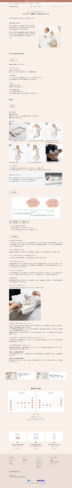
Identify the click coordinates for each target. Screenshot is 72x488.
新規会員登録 (25, 459)
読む (36, 6)
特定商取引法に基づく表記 (55, 461)
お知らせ (10, 461)
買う (31, 6)
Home (28, 11)
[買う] (17, 436)
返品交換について (18, 3)
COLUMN (36, 448)
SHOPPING (17, 448)
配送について (11, 3)
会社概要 (10, 463)
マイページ (25, 463)
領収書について (32, 3)
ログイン (24, 461)
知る (40, 6)
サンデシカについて (12, 459)
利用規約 (51, 459)
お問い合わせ (38, 3)
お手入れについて (25, 3)
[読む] (36, 436)
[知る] (54, 436)
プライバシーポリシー (54, 463)
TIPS (54, 448)
